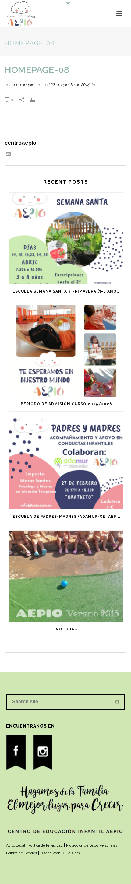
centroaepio (23, 84)
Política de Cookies (21, 853)
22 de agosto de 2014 (70, 84)
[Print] (35, 99)
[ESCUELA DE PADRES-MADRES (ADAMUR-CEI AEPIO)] (66, 463)
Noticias (66, 629)
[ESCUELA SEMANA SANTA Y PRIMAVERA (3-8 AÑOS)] (66, 238)
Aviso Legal (15, 845)
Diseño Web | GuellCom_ (61, 853)
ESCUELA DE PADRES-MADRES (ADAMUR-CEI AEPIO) (67, 516)
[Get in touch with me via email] (8, 155)
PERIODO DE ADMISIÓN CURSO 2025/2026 (66, 404)
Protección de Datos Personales (91, 845)
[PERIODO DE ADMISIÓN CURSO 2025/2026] (66, 351)
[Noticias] (66, 576)
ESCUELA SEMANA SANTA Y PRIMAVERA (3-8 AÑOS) (66, 291)
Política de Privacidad (45, 845)
